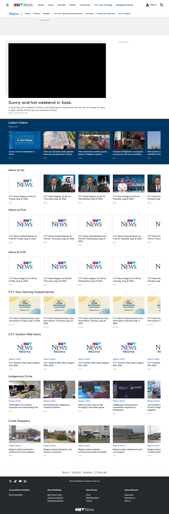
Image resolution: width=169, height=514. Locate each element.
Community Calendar (106, 14)
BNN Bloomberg (92, 498)
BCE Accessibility (16, 495)
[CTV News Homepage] (23, 4)
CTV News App (100, 472)
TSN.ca (89, 501)
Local (50, 5)
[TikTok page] (15, 481)
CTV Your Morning (103, 5)
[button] (156, 145)
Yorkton (36, 14)
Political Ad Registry (56, 501)
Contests (90, 14)
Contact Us (76, 472)
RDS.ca (128, 501)
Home (41, 5)
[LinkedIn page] (25, 481)
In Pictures (85, 5)
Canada (61, 5)
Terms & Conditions (55, 498)
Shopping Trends (124, 5)
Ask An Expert (124, 14)
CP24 (88, 495)
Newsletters (87, 472)
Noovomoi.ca (130, 498)
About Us (66, 472)
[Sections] (7, 4)
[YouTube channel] (20, 481)
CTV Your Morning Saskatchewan (68, 14)
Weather (46, 14)
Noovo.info (129, 495)
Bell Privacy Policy (55, 495)
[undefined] (25, 145)
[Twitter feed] (10, 481)
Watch (72, 5)
